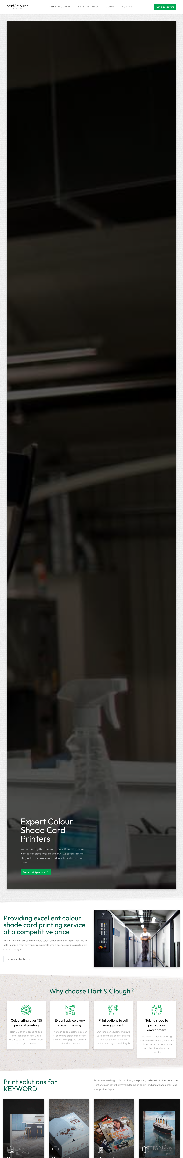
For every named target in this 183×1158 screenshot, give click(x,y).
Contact (128, 7)
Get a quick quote (165, 6)
